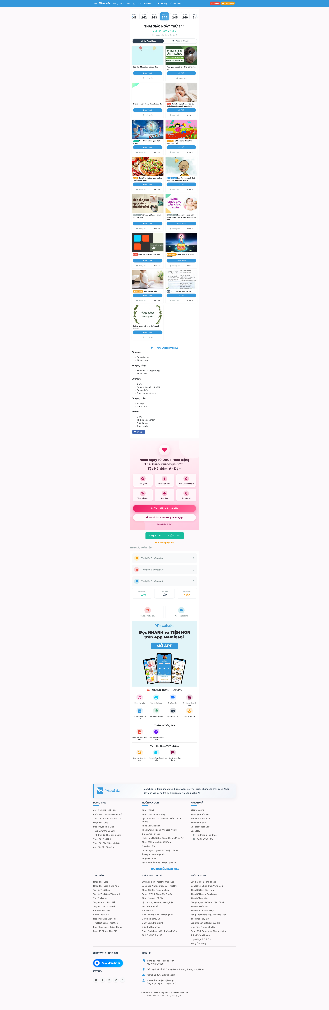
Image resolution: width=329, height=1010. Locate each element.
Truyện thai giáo (101, 890)
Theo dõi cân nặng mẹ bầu (106, 843)
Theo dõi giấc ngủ (151, 825)
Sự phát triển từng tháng (203, 881)
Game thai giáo (101, 914)
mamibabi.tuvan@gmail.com (161, 975)
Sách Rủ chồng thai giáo (105, 931)
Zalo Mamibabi (110, 963)
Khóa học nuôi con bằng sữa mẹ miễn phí (163, 838)
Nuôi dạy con (133, 3)
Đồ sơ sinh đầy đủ (151, 918)
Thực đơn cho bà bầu (104, 831)
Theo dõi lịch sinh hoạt (154, 814)
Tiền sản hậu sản (150, 906)
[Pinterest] (122, 979)
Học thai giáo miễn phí (104, 918)
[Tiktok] (115, 979)
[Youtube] (95, 979)
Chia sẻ (140, 432)
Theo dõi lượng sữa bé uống (156, 842)
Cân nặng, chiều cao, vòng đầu (207, 886)
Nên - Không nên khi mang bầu (157, 914)
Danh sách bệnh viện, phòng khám (159, 931)
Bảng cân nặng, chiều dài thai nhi (159, 886)
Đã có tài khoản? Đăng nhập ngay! (166, 517)
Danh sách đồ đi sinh (152, 923)
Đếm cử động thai (151, 927)
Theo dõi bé (148, 810)
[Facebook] (102, 979)
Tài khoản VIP (197, 810)
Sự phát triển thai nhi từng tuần (158, 881)
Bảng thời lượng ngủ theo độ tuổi (208, 914)
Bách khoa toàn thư (201, 818)
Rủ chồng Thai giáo (207, 835)
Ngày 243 (155, 535)
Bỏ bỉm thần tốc (205, 839)
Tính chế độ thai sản (152, 935)
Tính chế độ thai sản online (107, 835)
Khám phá (148, 3)
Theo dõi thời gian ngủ (202, 910)
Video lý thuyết (182, 41)
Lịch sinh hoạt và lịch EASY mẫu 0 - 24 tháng (161, 820)
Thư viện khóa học (200, 814)
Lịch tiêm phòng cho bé (203, 927)
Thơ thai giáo (100, 898)
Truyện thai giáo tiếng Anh (106, 894)
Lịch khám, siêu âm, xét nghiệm (158, 902)
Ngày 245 (174, 535)
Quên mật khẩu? (164, 524)
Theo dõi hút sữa (199, 906)
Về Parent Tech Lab (200, 826)
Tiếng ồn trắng (198, 943)
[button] (132, 16)
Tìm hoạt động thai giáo (105, 923)
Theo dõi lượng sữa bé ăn (204, 894)
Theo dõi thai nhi (102, 839)
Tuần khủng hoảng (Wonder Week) (159, 830)
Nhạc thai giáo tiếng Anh (106, 886)
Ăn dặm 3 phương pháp (153, 854)
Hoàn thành (147, 73)
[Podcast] (109, 979)
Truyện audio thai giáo (104, 902)
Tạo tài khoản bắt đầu (166, 508)
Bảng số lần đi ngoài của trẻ (205, 923)
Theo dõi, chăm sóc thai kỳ (107, 818)
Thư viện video (198, 822)
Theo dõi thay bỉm (200, 918)
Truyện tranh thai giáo (104, 906)
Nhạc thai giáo (100, 822)
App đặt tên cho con (104, 847)
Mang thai (118, 3)
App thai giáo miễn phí (104, 810)
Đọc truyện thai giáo (103, 826)
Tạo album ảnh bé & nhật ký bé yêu (159, 862)
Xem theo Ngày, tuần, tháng (107, 927)
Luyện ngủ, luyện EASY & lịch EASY (160, 850)
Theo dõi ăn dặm (199, 898)
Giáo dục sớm (149, 846)
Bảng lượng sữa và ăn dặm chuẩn (208, 902)
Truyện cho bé (149, 858)
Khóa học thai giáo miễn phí (107, 814)
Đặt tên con (148, 910)
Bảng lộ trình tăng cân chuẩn (157, 894)
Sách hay (195, 831)
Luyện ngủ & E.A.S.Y (201, 939)
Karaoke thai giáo (102, 910)
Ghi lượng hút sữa (151, 834)
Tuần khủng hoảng (200, 935)
